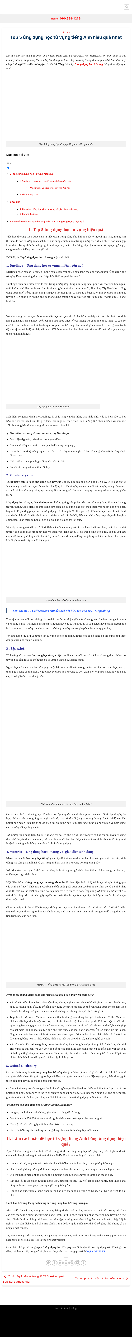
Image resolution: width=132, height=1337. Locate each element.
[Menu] (4, 7)
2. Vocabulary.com (29, 194)
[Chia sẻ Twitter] (60, 1263)
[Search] (126, 7)
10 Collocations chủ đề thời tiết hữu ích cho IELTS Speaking (69, 610)
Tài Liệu (66, 32)
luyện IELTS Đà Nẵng (51, 64)
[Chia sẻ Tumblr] (83, 1263)
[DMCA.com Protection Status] (24, 1324)
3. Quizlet (14, 201)
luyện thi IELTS (95, 1251)
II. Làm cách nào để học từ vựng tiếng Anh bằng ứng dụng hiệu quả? (47, 221)
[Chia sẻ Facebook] (54, 1263)
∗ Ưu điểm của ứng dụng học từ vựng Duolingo (49, 188)
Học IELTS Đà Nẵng (66, 1308)
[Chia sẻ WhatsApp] (48, 1263)
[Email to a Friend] (66, 1263)
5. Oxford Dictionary (29, 214)
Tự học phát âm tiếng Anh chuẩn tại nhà (99, 1278)
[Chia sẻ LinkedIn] (77, 1263)
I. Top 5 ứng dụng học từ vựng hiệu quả (31, 173)
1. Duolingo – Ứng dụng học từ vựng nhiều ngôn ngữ (45, 181)
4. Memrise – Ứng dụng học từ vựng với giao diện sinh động (49, 209)
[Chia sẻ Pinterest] (72, 1263)
